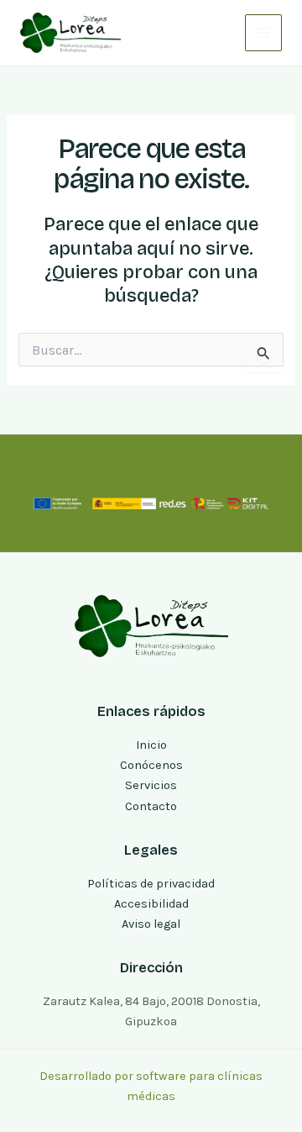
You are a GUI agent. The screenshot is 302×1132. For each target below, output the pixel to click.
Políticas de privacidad (151, 884)
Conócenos (151, 765)
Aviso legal (151, 924)
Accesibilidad (151, 904)
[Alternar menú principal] (263, 32)
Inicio (151, 745)
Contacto (151, 806)
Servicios (151, 785)
